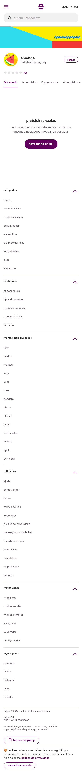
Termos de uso (12, 507)
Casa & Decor (11, 225)
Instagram (9, 680)
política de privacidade (35, 758)
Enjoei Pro (10, 268)
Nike (6, 390)
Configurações (12, 640)
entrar (74, 7)
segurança (10, 515)
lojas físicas (10, 549)
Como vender (11, 490)
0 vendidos (29, 82)
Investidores (11, 558)
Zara (6, 373)
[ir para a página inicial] (41, 8)
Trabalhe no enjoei (14, 541)
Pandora (9, 399)
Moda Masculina (13, 217)
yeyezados (10, 632)
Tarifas (7, 498)
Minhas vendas (13, 606)
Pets (6, 260)
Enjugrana (10, 623)
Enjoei (7, 200)
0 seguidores (71, 82)
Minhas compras (13, 615)
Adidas (7, 356)
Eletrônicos (10, 234)
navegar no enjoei (41, 144)
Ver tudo (9, 325)
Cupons (8, 575)
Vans (6, 382)
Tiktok (7, 688)
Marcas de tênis (13, 316)
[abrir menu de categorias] (6, 6)
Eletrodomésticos (14, 243)
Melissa (8, 365)
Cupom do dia (12, 291)
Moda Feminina (12, 208)
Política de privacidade (17, 524)
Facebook (9, 663)
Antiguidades (11, 251)
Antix (6, 424)
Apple (7, 450)
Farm (6, 347)
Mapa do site (11, 566)
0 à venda (10, 82)
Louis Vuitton (11, 433)
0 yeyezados (50, 82)
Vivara (7, 407)
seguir (71, 59)
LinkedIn (8, 697)
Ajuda (7, 481)
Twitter (7, 671)
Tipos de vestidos (14, 299)
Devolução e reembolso (18, 532)
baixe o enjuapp (23, 740)
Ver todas (9, 458)
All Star (7, 416)
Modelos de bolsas (15, 308)
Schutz (8, 441)
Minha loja (10, 598)
